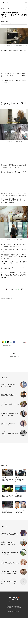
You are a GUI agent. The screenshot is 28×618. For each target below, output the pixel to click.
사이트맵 (18, 606)
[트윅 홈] (4, 2)
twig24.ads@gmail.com (16, 608)
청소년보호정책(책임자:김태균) (12, 606)
